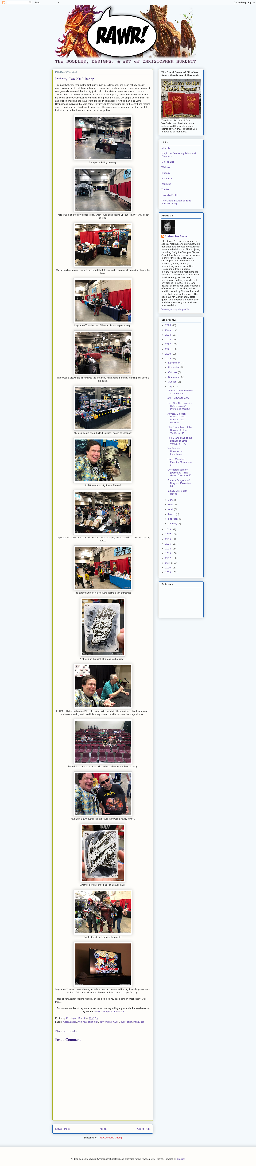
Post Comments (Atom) (110, 1137)
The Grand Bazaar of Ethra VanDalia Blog (176, 202)
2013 (168, 553)
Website (165, 167)
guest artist (126, 1021)
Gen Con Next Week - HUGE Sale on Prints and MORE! (180, 406)
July (170, 386)
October (173, 372)
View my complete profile (175, 309)
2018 (168, 529)
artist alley (93, 1021)
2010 (168, 567)
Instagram (167, 178)
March (172, 514)
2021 (168, 349)
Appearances (69, 1021)
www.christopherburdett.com (109, 1011)
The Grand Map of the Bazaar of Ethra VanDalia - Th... (180, 440)
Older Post (143, 1128)
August (172, 381)
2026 (168, 325)
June (171, 499)
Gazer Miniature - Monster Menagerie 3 (180, 462)
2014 (168, 548)
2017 (168, 534)
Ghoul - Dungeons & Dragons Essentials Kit (179, 483)
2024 (168, 334)
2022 (168, 344)
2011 (168, 562)
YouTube (166, 183)
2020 (168, 353)
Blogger (181, 1159)
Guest (116, 1021)
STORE (165, 147)
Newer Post (62, 1128)
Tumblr (165, 189)
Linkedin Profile (169, 195)
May (171, 504)
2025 (168, 329)
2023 (168, 339)
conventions (106, 1021)
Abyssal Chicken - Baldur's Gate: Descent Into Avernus (177, 418)
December (174, 362)
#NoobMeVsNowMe (178, 398)
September (174, 377)
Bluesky (165, 172)
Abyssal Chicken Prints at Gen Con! (180, 392)
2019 (168, 358)
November (174, 367)
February (173, 518)
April (171, 509)
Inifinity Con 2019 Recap (177, 492)
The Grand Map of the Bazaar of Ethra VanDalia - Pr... (180, 430)
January (173, 523)
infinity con (138, 1021)
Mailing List (167, 161)
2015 (168, 543)
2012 (168, 558)
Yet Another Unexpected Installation (175, 451)
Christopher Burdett (177, 236)
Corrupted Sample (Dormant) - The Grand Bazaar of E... (180, 472)
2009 (168, 572)
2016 (168, 539)
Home (103, 1128)
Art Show (82, 1021)
